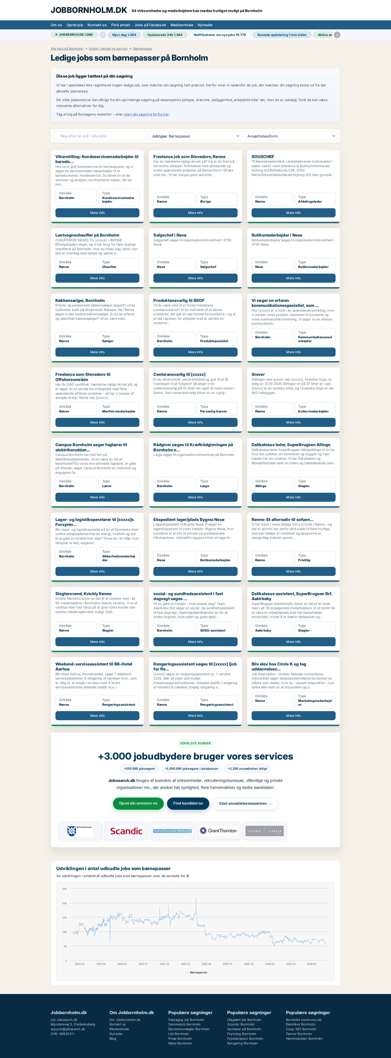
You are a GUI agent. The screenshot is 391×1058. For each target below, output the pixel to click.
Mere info (97, 213)
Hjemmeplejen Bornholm (304, 1038)
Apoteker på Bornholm (244, 1029)
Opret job (75, 25)
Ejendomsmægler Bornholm (189, 1029)
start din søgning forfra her (146, 114)
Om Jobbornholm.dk (125, 1020)
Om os (56, 25)
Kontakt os (97, 25)
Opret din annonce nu (138, 803)
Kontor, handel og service (108, 48)
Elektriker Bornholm (300, 1024)
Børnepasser (142, 48)
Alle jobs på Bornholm (67, 48)
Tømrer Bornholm (299, 1034)
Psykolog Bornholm (241, 1034)
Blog (113, 1038)
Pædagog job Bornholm (186, 1020)
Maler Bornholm (180, 1043)
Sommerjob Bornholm (184, 1024)
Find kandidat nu (188, 803)
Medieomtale (182, 25)
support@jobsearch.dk (68, 1029)
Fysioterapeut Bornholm (245, 1038)
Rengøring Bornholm (242, 1043)
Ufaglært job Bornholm (244, 1020)
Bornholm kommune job (304, 1020)
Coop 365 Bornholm (301, 1029)
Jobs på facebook (150, 25)
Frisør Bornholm (180, 1038)
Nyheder (205, 25)
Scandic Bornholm (241, 1024)
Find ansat (120, 25)
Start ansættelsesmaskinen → (245, 803)
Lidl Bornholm (178, 1034)
